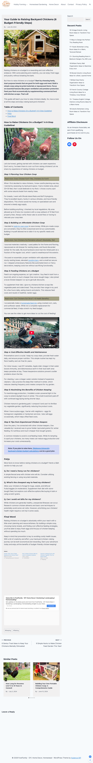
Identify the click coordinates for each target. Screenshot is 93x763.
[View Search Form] (90, 4)
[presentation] (16, 671)
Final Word (11, 116)
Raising (16, 630)
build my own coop (21, 226)
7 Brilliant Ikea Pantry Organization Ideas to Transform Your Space (77, 82)
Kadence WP (76, 758)
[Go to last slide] (6, 679)
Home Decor (54, 4)
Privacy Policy (81, 4)
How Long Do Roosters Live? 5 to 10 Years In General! (15, 686)
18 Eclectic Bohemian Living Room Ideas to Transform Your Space (80, 111)
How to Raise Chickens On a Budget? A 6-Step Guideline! (29, 111)
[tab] (28, 697)
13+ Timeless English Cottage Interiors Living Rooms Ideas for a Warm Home (80, 101)
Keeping (8, 630)
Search (70, 16)
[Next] (57, 679)
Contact (71, 4)
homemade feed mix (29, 303)
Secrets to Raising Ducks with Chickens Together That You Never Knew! (47, 555)
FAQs (9, 114)
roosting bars (33, 260)
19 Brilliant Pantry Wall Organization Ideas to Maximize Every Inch (80, 66)
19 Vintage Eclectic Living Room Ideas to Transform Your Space (80, 32)
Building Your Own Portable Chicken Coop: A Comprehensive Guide (46, 686)
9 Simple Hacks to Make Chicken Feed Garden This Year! (48, 643)
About (63, 4)
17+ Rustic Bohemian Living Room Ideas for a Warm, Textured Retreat (79, 49)
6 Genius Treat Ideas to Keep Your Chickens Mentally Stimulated (15, 643)
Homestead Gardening (38, 4)
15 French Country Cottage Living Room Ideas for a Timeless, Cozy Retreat (79, 92)
